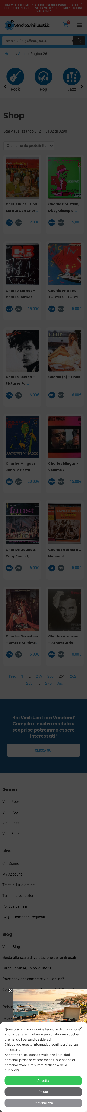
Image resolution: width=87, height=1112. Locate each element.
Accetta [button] (43, 1080)
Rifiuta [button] (43, 1092)
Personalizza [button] (43, 1103)
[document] (43, 556)
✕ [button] (80, 1028)
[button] (10, 990)
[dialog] (43, 1067)
